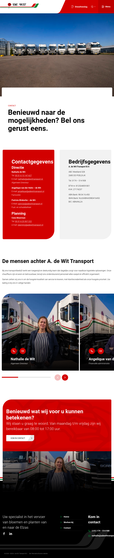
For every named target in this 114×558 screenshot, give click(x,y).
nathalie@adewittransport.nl (30, 179)
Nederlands (92, 6)
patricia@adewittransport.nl (30, 204)
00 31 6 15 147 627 (23, 175)
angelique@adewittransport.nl (30, 191)
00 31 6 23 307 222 (23, 221)
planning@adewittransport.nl (30, 225)
